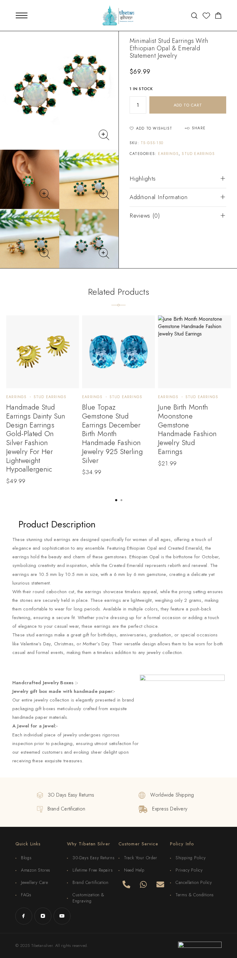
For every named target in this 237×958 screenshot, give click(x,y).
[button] (116, 500)
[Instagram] (42, 916)
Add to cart (188, 105)
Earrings (168, 153)
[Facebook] (23, 916)
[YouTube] (62, 916)
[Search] (194, 15)
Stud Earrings (198, 153)
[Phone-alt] (126, 884)
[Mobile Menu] (21, 15)
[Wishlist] (206, 16)
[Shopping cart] (218, 16)
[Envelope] (160, 884)
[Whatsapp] (143, 884)
